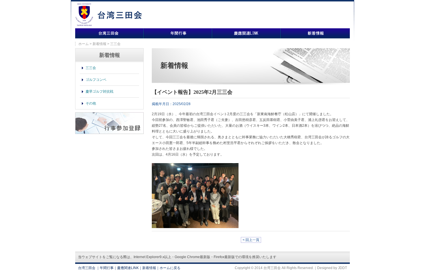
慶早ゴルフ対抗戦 (99, 91)
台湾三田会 (109, 33)
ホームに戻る (170, 268)
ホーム (83, 44)
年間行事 (178, 33)
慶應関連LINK (246, 33)
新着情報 (315, 33)
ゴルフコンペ (96, 80)
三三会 (91, 68)
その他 (91, 103)
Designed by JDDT (332, 268)
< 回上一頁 (251, 240)
